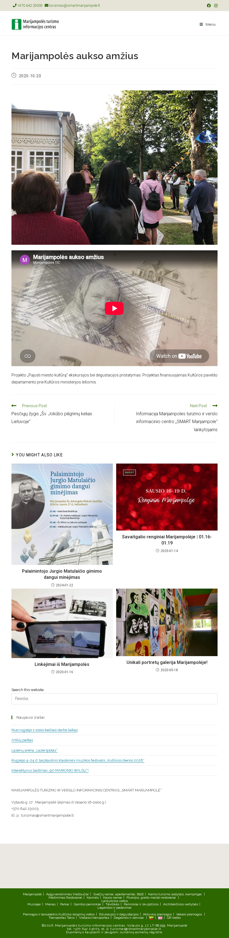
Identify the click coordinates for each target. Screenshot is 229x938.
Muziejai (34, 904)
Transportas (57, 918)
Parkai (64, 904)
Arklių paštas (22, 740)
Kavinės (93, 897)
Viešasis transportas (94, 918)
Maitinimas (57, 897)
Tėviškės (112, 904)
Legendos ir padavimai (114, 908)
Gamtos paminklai (87, 904)
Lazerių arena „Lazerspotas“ (34, 750)
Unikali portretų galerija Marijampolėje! (167, 662)
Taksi (71, 918)
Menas (50, 904)
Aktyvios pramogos (157, 914)
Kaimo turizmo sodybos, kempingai (175, 894)
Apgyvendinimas (59, 894)
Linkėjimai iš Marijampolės (62, 664)
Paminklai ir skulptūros (141, 904)
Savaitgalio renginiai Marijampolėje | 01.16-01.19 (167, 540)
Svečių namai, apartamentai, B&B (118, 894)
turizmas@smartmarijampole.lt (74, 5)
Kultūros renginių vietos (76, 914)
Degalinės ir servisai (129, 918)
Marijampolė (32, 894)
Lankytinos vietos (114, 901)
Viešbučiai (81, 894)
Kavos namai (112, 897)
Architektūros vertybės (180, 904)
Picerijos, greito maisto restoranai (151, 897)
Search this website (27, 690)
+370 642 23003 (29, 5)
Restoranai (74, 897)
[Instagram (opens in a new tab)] (215, 5)
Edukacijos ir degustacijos (119, 914)
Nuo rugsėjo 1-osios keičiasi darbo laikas (44, 730)
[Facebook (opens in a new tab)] (209, 5)
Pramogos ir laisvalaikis (40, 914)
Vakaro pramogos (189, 914)
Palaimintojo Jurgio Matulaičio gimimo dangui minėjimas (62, 574)
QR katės (174, 918)
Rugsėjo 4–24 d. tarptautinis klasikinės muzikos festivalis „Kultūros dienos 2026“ (77, 760)
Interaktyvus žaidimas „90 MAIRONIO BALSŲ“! (50, 770)
